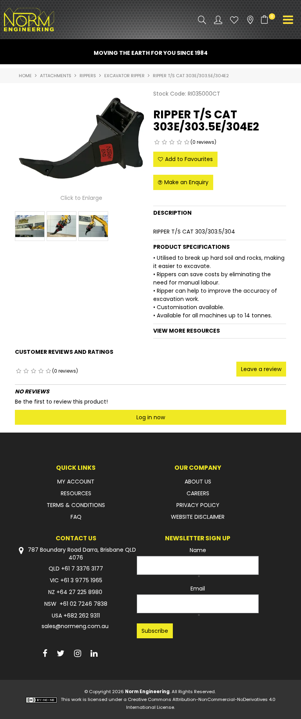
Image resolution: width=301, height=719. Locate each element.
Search (202, 20)
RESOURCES (76, 493)
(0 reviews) (203, 142)
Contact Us (76, 538)
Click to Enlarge (81, 198)
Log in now (150, 417)
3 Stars (172, 142)
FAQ (76, 517)
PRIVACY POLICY (197, 505)
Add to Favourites (189, 159)
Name (198, 550)
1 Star (157, 142)
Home (25, 75)
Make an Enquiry (186, 182)
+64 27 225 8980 (79, 592)
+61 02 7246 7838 (83, 604)
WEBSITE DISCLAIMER (198, 517)
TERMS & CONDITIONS (76, 505)
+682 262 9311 (81, 615)
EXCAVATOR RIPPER (124, 75)
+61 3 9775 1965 (81, 580)
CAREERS (198, 493)
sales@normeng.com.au (75, 626)
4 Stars (179, 142)
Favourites (234, 20)
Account (218, 20)
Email (197, 588)
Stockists (250, 20)
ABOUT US (198, 481)
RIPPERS (88, 75)
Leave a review (261, 369)
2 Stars (164, 142)
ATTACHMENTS (55, 75)
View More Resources (186, 331)
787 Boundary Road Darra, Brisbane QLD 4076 (81, 553)
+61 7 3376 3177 (82, 568)
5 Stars (186, 142)
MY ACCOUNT (75, 481)
